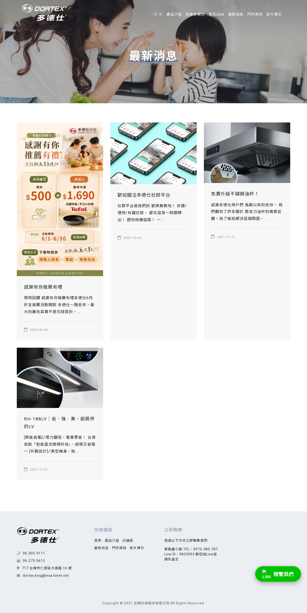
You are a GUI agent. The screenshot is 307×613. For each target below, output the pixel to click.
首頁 (97, 540)
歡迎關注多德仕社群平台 (144, 195)
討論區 (128, 540)
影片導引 (274, 14)
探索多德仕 (195, 14)
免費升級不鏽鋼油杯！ (235, 194)
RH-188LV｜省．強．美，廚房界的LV (59, 423)
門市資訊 (255, 14)
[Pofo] (45, 12)
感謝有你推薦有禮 (43, 287)
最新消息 (235, 14)
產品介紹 (174, 14)
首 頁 (158, 14)
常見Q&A (216, 14)
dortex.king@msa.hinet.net (46, 575)
